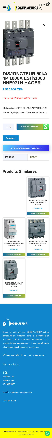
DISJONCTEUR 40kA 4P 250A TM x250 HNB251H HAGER (38, 244)
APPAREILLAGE (23, 108)
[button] (44, 25)
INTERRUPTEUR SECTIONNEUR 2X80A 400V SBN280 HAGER (14, 244)
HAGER (33, 157)
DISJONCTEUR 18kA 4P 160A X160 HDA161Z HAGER (38, 203)
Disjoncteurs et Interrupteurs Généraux (30, 113)
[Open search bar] (40, 8)
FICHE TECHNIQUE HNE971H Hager (20, 98)
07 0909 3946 (9, 380)
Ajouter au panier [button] (38, 213)
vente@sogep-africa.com (20, 392)
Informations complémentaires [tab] (26, 148)
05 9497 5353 (9, 384)
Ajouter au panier (29, 127)
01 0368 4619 (9, 377)
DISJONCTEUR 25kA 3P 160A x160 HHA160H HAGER (14, 285)
